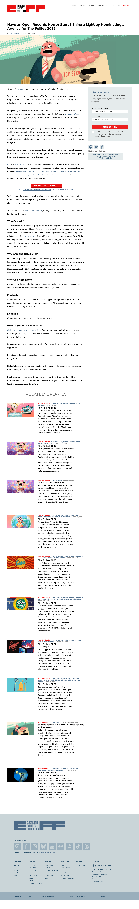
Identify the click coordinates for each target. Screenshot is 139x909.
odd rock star (29, 236)
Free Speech (49, 865)
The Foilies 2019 (47, 772)
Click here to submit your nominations (24, 330)
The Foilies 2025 (47, 446)
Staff (31, 880)
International (49, 875)
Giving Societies (97, 872)
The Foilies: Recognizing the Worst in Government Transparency (105, 156)
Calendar (32, 865)
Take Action (102, 5)
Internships (33, 875)
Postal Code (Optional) (100, 108)
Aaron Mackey (69, 403)
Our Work (91, 5)
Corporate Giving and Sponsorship (99, 875)
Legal (16, 867)
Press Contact (81, 865)
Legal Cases (65, 873)
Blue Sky (43, 846)
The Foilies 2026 (47, 407)
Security (16, 870)
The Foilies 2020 (47, 684)
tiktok (78, 846)
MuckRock (19, 164)
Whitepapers (65, 875)
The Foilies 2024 (47, 519)
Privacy (47, 867)
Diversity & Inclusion (36, 883)
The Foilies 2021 (47, 644)
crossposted (21, 89)
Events (63, 870)
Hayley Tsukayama (70, 768)
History (31, 873)
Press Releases (66, 867)
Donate (126, 5)
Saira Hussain (68, 680)
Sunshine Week (72, 114)
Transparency (50, 873)
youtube (52, 846)
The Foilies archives (33, 210)
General (16, 865)
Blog (62, 865)
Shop (119, 5)
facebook (26, 846)
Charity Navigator (47, 852)
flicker (60, 846)
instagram (34, 846)
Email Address (97, 116)
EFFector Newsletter (68, 878)
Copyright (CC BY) (22, 897)
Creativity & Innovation (52, 870)
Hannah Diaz (49, 443)
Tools (112, 5)
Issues (82, 5)
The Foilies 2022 (47, 603)
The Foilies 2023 (47, 560)
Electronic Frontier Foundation (26, 9)
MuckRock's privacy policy (37, 190)
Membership (18, 873)
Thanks (102, 897)
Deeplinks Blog (44, 403)
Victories (32, 870)
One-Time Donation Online (101, 869)
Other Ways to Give (98, 881)
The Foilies (68, 738)
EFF (9, 164)
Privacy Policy (77, 897)
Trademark (48, 897)
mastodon (17, 846)
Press (16, 875)
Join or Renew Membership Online (101, 865)
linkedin (69, 846)
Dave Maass (14, 33)
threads (86, 846)
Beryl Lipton (48, 558)
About (74, 5)
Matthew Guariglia (74, 599)
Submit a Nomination (46, 186)
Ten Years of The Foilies (51, 482)
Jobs (31, 878)
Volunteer (32, 867)
